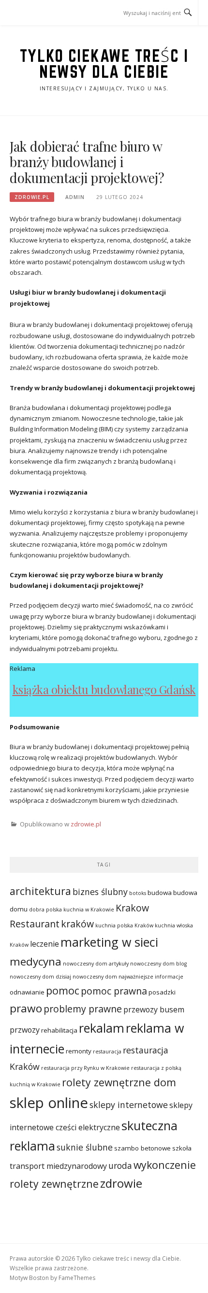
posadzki (162, 992)
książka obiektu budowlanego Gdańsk (104, 689)
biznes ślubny (100, 891)
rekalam (101, 1028)
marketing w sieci (109, 942)
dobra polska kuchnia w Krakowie (71, 909)
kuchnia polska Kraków (124, 925)
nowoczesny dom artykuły (96, 963)
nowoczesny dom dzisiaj (40, 976)
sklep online (49, 1102)
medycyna (35, 961)
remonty (78, 1051)
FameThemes (77, 1278)
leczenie (44, 943)
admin (75, 197)
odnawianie (27, 992)
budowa (160, 892)
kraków (77, 923)
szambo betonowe (142, 1148)
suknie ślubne (85, 1147)
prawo (26, 1008)
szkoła (182, 1148)
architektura (40, 891)
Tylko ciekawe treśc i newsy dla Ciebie (104, 63)
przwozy (25, 1029)
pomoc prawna (114, 990)
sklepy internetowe (128, 1104)
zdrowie (121, 1183)
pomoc (62, 990)
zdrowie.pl (32, 197)
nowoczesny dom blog (158, 963)
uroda (120, 1165)
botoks (137, 893)
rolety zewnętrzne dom (119, 1082)
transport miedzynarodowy (58, 1166)
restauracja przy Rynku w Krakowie (85, 1068)
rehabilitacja (59, 1030)
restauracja (107, 1051)
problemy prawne (83, 1008)
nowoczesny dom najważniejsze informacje (128, 976)
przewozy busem (153, 1009)
